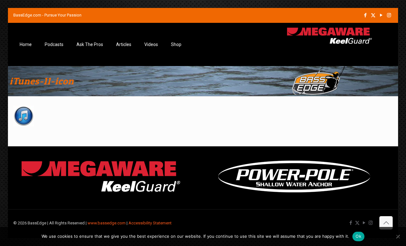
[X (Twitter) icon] (373, 15)
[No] (398, 236)
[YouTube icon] (381, 15)
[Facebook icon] (365, 15)
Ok (358, 236)
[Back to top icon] (386, 222)
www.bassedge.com (107, 223)
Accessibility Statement (150, 223)
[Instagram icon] (389, 15)
